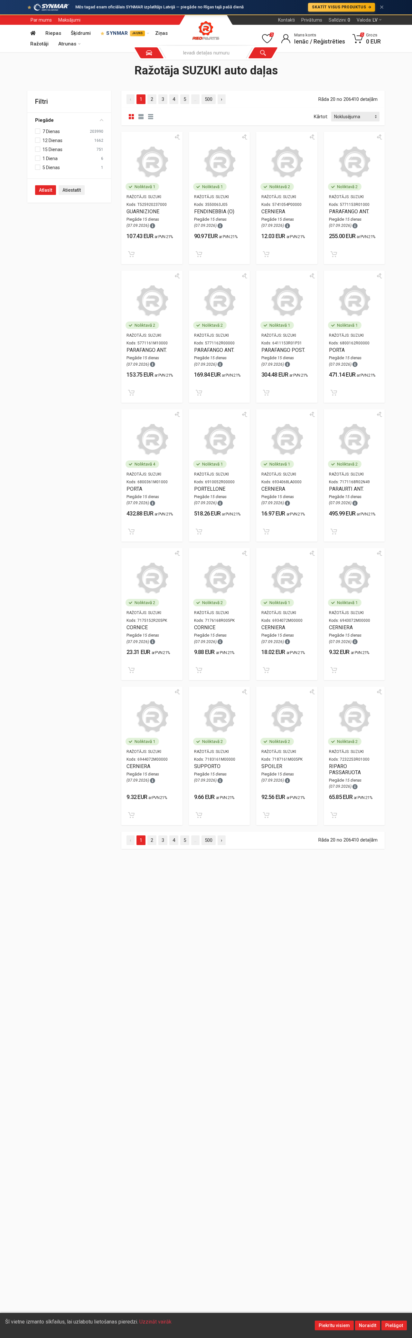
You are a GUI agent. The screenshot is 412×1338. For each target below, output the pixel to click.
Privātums (311, 20)
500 (208, 99)
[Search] (263, 52)
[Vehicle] (149, 52)
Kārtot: (321, 117)
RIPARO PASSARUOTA (345, 769)
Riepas (53, 33)
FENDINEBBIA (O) (214, 211)
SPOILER (271, 766)
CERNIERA (273, 211)
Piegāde (44, 120)
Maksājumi (69, 20)
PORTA (337, 350)
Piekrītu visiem (334, 1325)
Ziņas (161, 33)
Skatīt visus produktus (339, 7)
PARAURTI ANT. (346, 489)
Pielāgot (394, 1325)
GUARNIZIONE (142, 211)
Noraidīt (367, 1325)
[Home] (34, 33)
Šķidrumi (81, 33)
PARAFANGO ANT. (349, 211)
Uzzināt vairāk (155, 1322)
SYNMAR (124, 33)
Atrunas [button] (67, 44)
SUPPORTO (207, 766)
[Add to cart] (131, 254)
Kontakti (286, 20)
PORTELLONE (209, 489)
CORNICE (137, 627)
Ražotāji (39, 44)
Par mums (41, 20)
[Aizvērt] (382, 7)
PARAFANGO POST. (283, 350)
